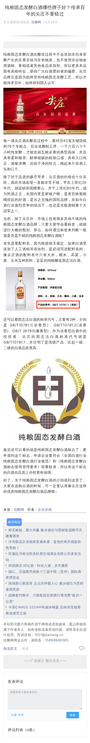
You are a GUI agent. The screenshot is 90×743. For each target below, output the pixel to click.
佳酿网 (36, 22)
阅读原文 (10, 648)
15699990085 (57, 640)
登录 (21, 714)
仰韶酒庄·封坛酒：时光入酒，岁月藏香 (38, 565)
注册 (14, 714)
